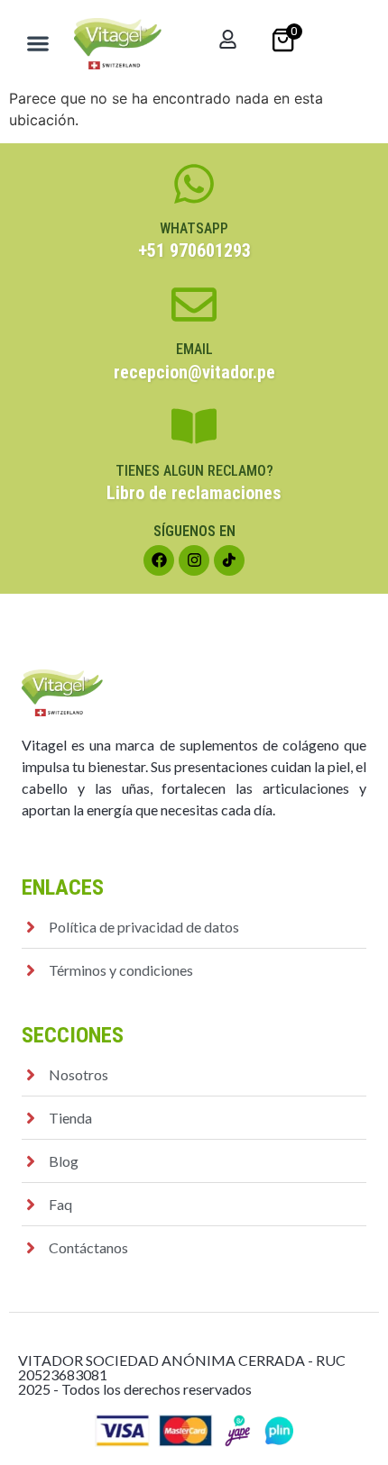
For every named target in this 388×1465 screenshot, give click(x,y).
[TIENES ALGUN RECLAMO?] (194, 426)
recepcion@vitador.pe (194, 372)
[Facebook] (158, 560)
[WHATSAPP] (194, 183)
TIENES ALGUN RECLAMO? (194, 470)
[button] (38, 43)
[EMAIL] (194, 304)
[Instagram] (194, 560)
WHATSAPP (194, 228)
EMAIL (194, 349)
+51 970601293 (194, 250)
